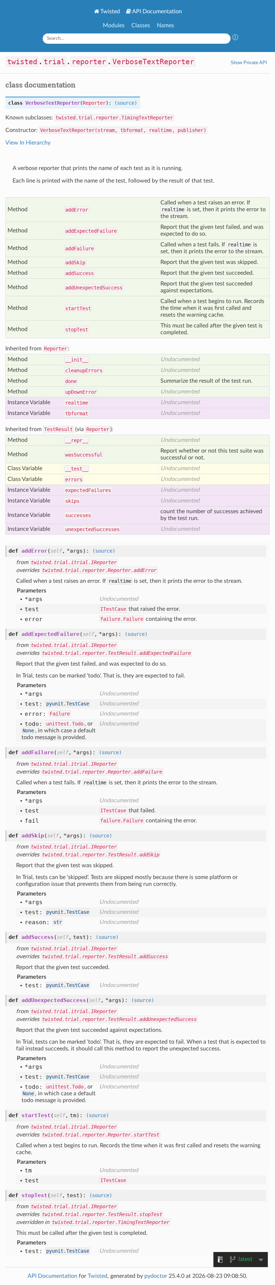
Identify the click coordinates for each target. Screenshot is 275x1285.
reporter (89, 61)
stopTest (76, 329)
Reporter (94, 103)
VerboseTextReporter (153, 61)
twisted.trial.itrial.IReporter (74, 562)
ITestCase (113, 609)
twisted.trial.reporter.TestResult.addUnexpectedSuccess (119, 1019)
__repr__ (76, 440)
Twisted (110, 11)
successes (78, 515)
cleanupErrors (83, 370)
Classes (140, 25)
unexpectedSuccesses (92, 529)
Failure (60, 714)
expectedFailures (88, 490)
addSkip (75, 262)
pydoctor (155, 1276)
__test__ (76, 469)
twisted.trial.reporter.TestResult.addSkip (100, 855)
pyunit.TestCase (67, 704)
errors (73, 479)
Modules (114, 25)
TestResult (58, 429)
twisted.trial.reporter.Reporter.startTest (100, 1135)
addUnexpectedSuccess (93, 287)
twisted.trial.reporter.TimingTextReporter (114, 118)
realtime (76, 403)
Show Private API (249, 62)
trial (54, 61)
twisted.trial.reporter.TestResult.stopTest (102, 1214)
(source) (125, 103)
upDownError (81, 392)
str (57, 922)
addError (76, 210)
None (28, 730)
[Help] (235, 38)
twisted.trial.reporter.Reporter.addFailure (102, 772)
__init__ (76, 360)
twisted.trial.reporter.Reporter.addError (99, 570)
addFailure (79, 248)
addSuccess (79, 273)
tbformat (76, 413)
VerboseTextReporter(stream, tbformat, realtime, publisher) (123, 130)
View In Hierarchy (27, 143)
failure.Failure (121, 619)
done (71, 381)
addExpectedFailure (91, 231)
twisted (22, 61)
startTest (78, 308)
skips (72, 501)
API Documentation (157, 11)
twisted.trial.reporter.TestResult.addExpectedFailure (116, 653)
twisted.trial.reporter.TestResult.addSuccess (105, 956)
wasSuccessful (83, 455)
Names (165, 25)
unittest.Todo (64, 724)
